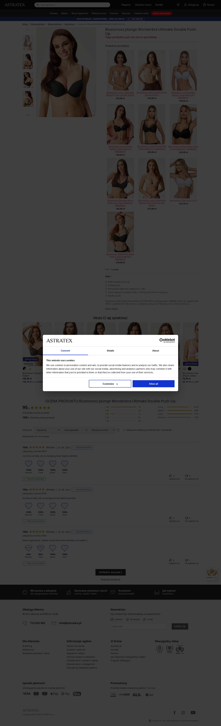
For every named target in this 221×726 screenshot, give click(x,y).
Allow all (153, 384)
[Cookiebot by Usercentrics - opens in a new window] (162, 340)
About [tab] (155, 350)
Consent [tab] (65, 350)
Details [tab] (110, 350)
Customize (108, 384)
